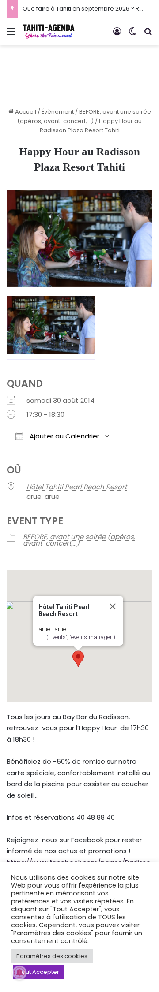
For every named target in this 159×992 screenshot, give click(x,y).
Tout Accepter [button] (39, 972)
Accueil (25, 112)
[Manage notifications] (19, 973)
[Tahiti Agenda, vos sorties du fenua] (48, 31)
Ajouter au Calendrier (63, 436)
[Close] (112, 606)
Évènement (58, 112)
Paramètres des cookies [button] (51, 956)
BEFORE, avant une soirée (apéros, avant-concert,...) (79, 540)
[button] (78, 658)
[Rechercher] (148, 35)
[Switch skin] (132, 35)
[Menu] (11, 35)
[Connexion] (117, 35)
